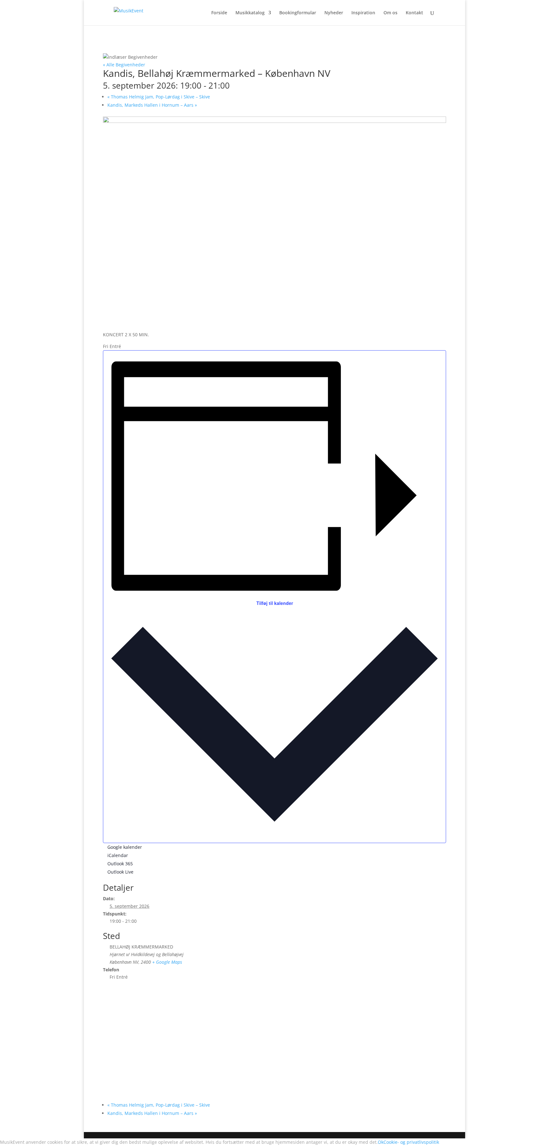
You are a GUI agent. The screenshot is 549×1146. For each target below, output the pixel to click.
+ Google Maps (167, 962)
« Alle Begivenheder (124, 65)
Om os (390, 13)
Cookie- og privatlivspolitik (411, 1142)
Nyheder (333, 13)
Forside (219, 13)
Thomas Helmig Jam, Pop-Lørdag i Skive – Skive (158, 97)
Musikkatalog (250, 13)
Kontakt (414, 13)
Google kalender (124, 847)
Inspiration (363, 13)
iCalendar (117, 855)
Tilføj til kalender (274, 603)
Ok (380, 1142)
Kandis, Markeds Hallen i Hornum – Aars (152, 105)
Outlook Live (120, 872)
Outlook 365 (120, 864)
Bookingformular (297, 13)
